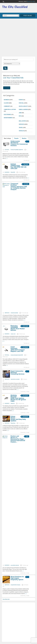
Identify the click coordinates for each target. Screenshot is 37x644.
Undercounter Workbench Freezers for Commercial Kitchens (19, 143)
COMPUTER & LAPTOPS (10, 109)
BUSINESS (6, 99)
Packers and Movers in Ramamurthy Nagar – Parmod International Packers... (18, 439)
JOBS (20, 112)
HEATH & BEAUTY (23, 106)
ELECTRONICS (7, 114)
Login (33, 1)
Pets (20, 116)
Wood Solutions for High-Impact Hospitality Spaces (17, 578)
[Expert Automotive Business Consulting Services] (6, 377)
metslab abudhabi (14, 312)
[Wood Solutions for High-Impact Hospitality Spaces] (6, 583)
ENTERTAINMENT (8, 117)
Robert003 (13, 172)
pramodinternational (15, 565)
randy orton (13, 333)
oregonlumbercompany (15, 584)
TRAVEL (21, 127)
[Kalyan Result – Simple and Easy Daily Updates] (6, 421)
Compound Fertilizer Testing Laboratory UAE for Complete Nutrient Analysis (19, 186)
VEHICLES (21, 130)
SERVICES (21, 124)
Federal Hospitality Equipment (17, 149)
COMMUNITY (7, 106)
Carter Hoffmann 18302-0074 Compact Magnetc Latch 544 (18, 349)
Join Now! (6, 87)
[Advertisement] (18, 37)
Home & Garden (23, 109)
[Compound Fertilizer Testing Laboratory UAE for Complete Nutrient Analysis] (6, 186)
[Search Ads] (5, 68)
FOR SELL (21, 103)
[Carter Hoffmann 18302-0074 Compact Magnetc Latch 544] (6, 353)
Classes (6, 103)
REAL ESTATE (22, 121)
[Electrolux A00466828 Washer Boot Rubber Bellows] (6, 332)
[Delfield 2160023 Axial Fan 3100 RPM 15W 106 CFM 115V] (6, 170)
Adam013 (13, 403)
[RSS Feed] (3, 1)
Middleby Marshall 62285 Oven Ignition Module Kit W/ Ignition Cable (18, 398)
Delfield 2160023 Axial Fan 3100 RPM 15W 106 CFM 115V (18, 166)
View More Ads (6, 599)
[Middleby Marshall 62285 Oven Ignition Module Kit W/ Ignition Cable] (6, 401)
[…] (6, 158)
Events (21, 99)
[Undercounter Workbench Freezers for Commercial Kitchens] (6, 147)
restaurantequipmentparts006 (17, 355)
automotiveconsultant (15, 379)
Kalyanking (13, 423)
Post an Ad (27, 15)
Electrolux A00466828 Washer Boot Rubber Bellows (18, 328)
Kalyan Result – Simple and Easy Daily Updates (18, 419)
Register (29, 1)
